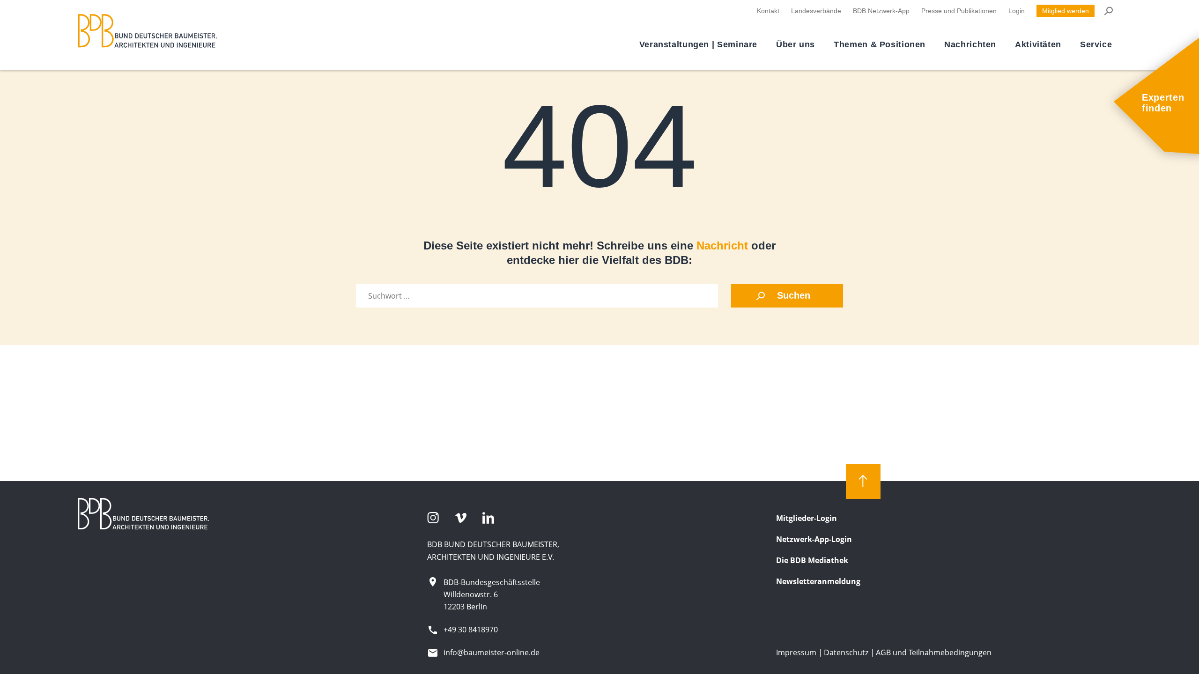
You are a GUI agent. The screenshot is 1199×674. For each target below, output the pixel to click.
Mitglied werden (1065, 11)
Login (1016, 11)
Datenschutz (846, 652)
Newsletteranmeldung (818, 581)
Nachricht (722, 245)
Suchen (793, 295)
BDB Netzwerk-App (881, 11)
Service (1096, 44)
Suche (1108, 11)
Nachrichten (970, 44)
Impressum (796, 652)
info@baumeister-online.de (492, 652)
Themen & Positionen (879, 44)
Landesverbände (816, 11)
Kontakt (768, 11)
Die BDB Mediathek (812, 560)
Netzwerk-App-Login (814, 539)
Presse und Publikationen (959, 11)
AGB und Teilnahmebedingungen (934, 652)
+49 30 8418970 (471, 629)
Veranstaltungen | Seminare (698, 44)
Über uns (795, 44)
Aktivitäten (1038, 44)
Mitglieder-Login (806, 518)
